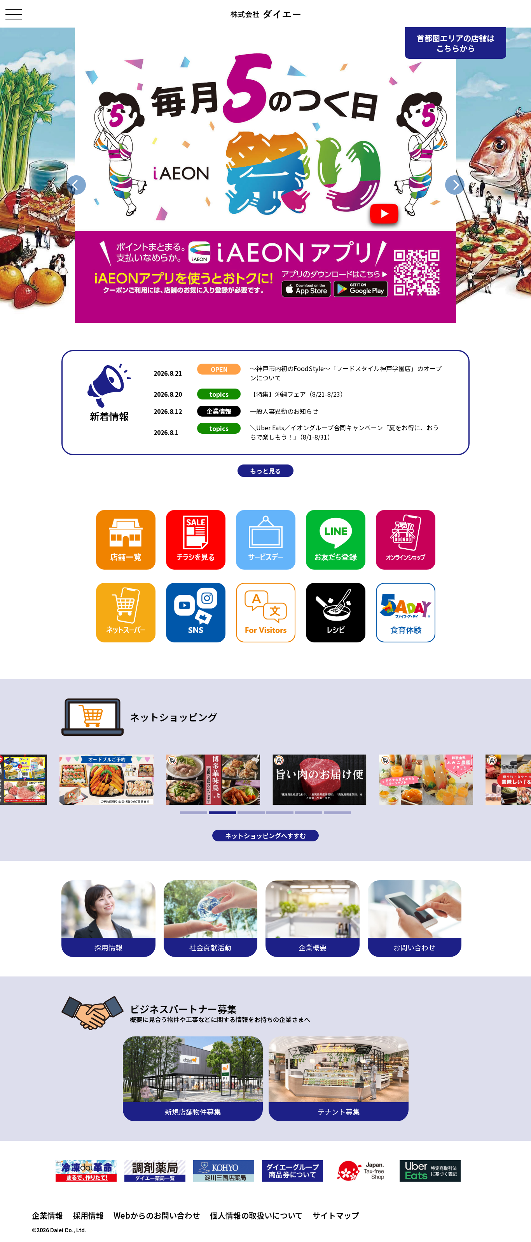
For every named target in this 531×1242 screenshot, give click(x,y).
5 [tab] (308, 812)
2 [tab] (222, 812)
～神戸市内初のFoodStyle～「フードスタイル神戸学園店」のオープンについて (346, 373)
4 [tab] (279, 812)
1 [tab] (193, 812)
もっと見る (265, 470)
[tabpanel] (319, 780)
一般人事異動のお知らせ (284, 411)
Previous (76, 185)
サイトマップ (336, 1215)
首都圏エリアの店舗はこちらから (455, 43)
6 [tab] (337, 812)
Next (455, 185)
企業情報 (47, 1215)
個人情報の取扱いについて (256, 1215)
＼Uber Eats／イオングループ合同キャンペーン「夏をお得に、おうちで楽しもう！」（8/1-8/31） (344, 432)
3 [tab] (251, 812)
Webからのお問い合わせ (157, 1215)
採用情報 (88, 1215)
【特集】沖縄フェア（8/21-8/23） (298, 394)
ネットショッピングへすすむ (265, 835)
